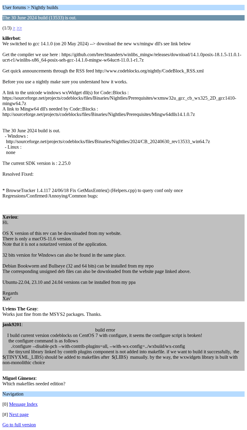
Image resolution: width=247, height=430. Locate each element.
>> (19, 27)
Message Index (23, 404)
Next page (19, 414)
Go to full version (19, 424)
